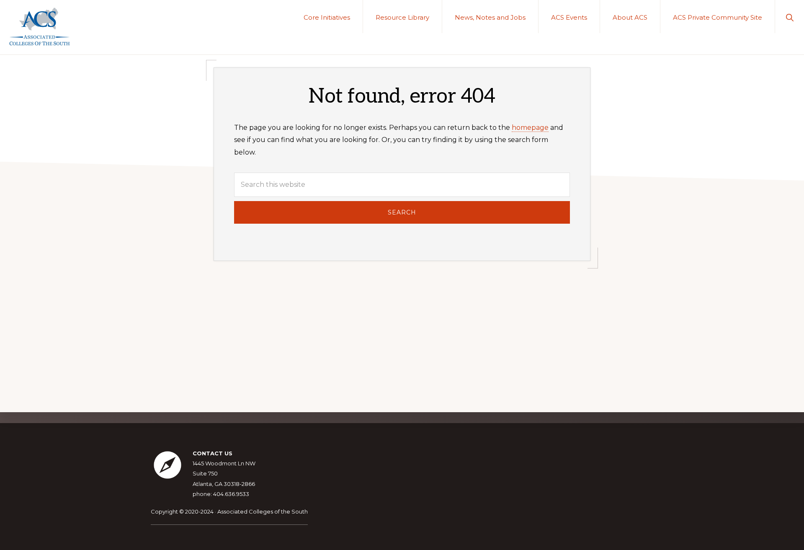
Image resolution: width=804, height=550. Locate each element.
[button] (789, 16)
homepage (530, 128)
